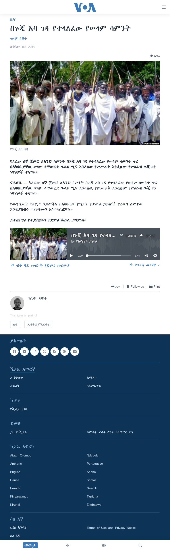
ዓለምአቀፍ (94, 386)
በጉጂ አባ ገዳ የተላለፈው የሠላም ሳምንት (111, 235)
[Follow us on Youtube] (24, 351)
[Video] (104, 545)
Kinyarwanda (19, 497)
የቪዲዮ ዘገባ (18, 409)
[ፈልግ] (140, 545)
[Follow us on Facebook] (14, 351)
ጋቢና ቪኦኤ (18, 432)
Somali (91, 480)
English (15, 472)
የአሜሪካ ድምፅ (86, 241)
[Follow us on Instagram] (34, 351)
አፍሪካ (14, 386)
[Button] (155, 56)
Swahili (92, 488)
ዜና (13, 19)
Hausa (14, 480)
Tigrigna (92, 497)
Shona (91, 472)
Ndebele (93, 456)
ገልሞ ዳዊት (18, 39)
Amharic (16, 464)
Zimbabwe (94, 505)
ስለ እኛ (15, 536)
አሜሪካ (92, 378)
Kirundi (15, 505)
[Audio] (67, 545)
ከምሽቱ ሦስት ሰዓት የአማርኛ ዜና (110, 432)
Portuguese (95, 464)
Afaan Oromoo (20, 456)
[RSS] (54, 351)
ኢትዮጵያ (16, 378)
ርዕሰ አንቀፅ (18, 528)
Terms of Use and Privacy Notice (111, 528)
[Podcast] (64, 351)
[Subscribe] (74, 351)
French (15, 488)
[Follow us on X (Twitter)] (44, 351)
